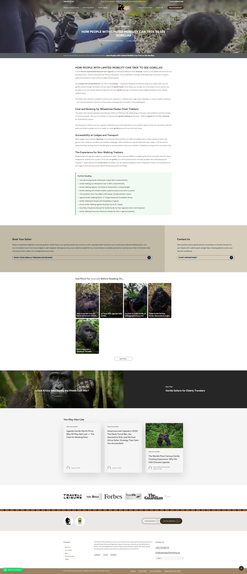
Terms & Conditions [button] (155, 571)
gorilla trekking (124, 116)
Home (65, 56)
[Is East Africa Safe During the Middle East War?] (62, 389)
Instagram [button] (97, 554)
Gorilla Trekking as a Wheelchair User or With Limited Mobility (102, 184)
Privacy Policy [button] (143, 571)
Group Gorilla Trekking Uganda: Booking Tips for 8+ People (101, 204)
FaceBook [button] (113, 554)
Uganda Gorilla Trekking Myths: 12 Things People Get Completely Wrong (106, 198)
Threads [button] (105, 554)
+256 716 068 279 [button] (162, 547)
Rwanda (139, 72)
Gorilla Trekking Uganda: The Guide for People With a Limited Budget (105, 187)
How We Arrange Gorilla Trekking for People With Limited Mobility (104, 180)
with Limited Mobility (92, 84)
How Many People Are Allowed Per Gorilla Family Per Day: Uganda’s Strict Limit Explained (112, 208)
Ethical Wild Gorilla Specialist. (112, 41)
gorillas (114, 159)
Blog (66, 553)
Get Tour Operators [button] (169, 521)
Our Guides (68, 550)
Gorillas (115, 84)
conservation (102, 163)
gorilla (119, 90)
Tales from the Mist (123, 26)
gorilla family (119, 87)
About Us (68, 547)
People (81, 84)
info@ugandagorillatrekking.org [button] (167, 552)
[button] (68, 2)
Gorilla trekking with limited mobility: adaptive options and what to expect (107, 191)
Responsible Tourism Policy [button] (172, 571)
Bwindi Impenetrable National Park (94, 72)
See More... (124, 359)
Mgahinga (99, 139)
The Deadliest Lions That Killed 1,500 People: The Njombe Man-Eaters (105, 194)
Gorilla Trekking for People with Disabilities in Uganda (99, 201)
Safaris (67, 559)
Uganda (110, 72)
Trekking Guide (69, 556)
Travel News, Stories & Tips (79, 56)
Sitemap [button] (133, 571)
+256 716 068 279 (122, 2)
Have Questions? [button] (150, 521)
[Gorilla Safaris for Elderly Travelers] (185, 389)
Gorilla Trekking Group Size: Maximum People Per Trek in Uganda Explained (107, 211)
